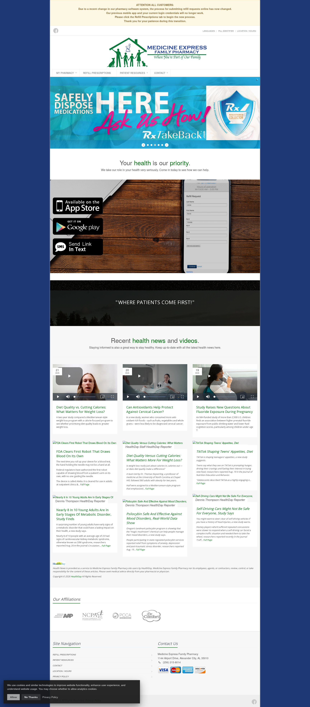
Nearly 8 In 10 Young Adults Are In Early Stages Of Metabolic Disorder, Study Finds (83, 514)
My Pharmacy (65, 73)
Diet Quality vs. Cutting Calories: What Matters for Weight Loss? (81, 409)
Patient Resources (132, 73)
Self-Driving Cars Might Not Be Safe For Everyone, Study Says (222, 510)
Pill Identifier (226, 30)
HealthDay (76, 576)
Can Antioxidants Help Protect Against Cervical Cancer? (149, 409)
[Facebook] (254, 701)
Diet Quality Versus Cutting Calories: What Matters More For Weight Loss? (154, 457)
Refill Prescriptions (97, 73)
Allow (13, 697)
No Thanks (31, 697)
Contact (159, 73)
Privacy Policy (61, 676)
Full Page (84, 484)
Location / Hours (246, 30)
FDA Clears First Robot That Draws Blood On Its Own (83, 453)
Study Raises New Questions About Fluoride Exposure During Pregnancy (224, 409)
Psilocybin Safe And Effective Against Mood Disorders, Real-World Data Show (154, 518)
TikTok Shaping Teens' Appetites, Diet (224, 451)
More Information (89, 146)
